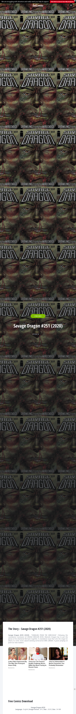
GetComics (38, 5)
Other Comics (38, 316)
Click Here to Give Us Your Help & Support (62, 1)
